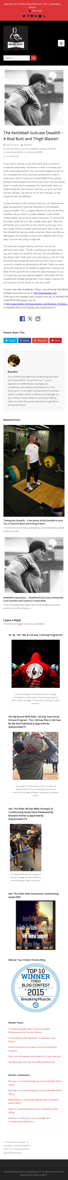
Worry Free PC (40, 1175)
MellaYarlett (14, 1099)
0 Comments (13, 156)
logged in (20, 623)
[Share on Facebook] (22, 318)
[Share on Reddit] (37, 318)
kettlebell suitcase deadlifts (43, 148)
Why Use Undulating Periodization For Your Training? (34, 1056)
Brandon (28, 144)
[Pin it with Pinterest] (45, 318)
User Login (37, 10)
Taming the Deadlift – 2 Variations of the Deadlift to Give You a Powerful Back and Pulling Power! (33, 522)
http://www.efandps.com (45, 293)
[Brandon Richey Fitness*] (15, 37)
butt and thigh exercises (18, 148)
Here (10, 1108)
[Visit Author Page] (34, 360)
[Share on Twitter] (30, 318)
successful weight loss (14, 152)
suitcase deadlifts (34, 152)
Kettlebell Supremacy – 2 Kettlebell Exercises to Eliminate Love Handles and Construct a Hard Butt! (33, 599)
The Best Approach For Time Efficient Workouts (31, 1062)
